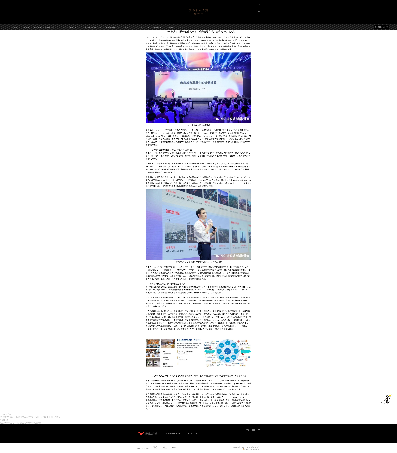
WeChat (247, 430)
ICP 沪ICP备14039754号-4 (254, 447)
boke (259, 430)
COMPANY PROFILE (173, 433)
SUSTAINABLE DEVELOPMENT (118, 27)
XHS (253, 430)
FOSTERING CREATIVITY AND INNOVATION (82, 27)
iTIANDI (181, 27)
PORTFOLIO (380, 27)
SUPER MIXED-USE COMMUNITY (150, 27)
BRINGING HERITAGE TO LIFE (46, 27)
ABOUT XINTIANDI (20, 27)
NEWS (171, 27)
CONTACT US (191, 433)
